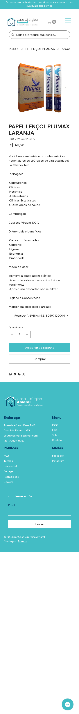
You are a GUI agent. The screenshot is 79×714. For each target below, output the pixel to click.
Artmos (22, 541)
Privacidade (11, 466)
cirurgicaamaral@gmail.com (21, 435)
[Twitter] (24, 374)
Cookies (8, 482)
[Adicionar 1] (27, 334)
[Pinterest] (19, 374)
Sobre (55, 435)
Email (12, 505)
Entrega (8, 471)
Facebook (58, 455)
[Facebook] (15, 374)
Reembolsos (11, 476)
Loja (54, 430)
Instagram (58, 461)
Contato (57, 440)
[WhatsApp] (10, 374)
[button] (52, 22)
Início (55, 425)
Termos (8, 461)
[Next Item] (65, 88)
